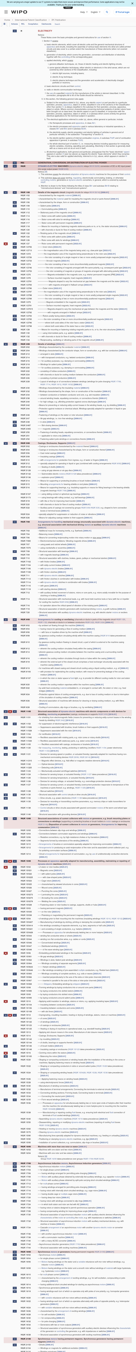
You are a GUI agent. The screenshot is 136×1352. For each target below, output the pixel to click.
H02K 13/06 (26, 837)
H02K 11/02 (26, 723)
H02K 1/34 (25, 339)
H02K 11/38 (77, 798)
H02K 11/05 (26, 744)
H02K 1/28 (25, 329)
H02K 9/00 (116, 463)
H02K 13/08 (26, 840)
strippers (76, 984)
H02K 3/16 (25, 360)
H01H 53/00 (94, 166)
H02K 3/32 (25, 391)
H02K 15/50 (26, 1122)
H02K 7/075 (26, 547)
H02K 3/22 (25, 371)
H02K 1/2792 (26, 312)
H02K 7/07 (25, 544)
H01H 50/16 (94, 192)
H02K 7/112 (26, 578)
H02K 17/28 (26, 1211)
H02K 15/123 (26, 1025)
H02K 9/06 (63, 602)
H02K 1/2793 (26, 315)
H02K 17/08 (26, 1176)
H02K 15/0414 (27, 925)
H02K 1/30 (25, 333)
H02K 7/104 (26, 565)
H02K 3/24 (25, 374)
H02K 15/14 (26, 1035)
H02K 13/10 (26, 844)
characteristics (46, 1217)
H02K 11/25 (26, 777)
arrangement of (54, 1227)
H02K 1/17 (25, 222)
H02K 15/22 (26, 1066)
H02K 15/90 (26, 1139)
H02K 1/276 (26, 274)
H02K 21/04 (26, 1348)
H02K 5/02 (25, 446)
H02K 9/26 (25, 700)
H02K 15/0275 (27, 897)
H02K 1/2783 (26, 284)
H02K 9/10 (105, 635)
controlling (65, 57)
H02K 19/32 (67, 384)
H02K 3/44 (25, 408)
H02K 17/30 (26, 1214)
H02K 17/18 (26, 1194)
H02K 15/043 (26, 935)
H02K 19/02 (26, 1254)
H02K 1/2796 (26, 322)
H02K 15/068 (26, 984)
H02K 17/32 (26, 1221)
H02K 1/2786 (26, 288)
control (77, 86)
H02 (22, 162)
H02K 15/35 (26, 1099)
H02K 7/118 (26, 589)
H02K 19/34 (26, 1324)
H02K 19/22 (26, 1301)
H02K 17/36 (26, 1233)
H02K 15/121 (26, 1018)
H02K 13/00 (26, 818)
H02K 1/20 (25, 229)
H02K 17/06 (116, 381)
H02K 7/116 (26, 585)
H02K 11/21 (26, 754)
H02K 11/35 (26, 801)
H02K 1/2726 (26, 257)
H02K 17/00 (88, 1158)
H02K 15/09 (26, 994)
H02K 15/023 (26, 880)
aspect (99, 102)
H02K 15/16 (26, 1052)
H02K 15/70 (26, 1132)
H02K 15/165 (26, 1056)
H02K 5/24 (25, 514)
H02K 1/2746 (26, 267)
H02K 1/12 (25, 212)
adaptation (74, 174)
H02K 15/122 (26, 1021)
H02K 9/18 (25, 661)
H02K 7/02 (25, 530)
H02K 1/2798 (26, 326)
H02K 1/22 (25, 233)
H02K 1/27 (25, 243)
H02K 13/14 (26, 853)
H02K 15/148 (26, 1049)
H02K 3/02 (25, 347)
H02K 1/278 (26, 278)
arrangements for (51, 460)
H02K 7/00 (25, 521)
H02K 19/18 (26, 1291)
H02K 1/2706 (26, 247)
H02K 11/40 (26, 814)
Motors (44, 1176)
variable (81, 1261)
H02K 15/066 (26, 977)
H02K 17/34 (26, 1227)
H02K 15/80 (26, 1135)
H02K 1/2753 (26, 271)
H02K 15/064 (26, 963)
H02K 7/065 (26, 540)
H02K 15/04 (26, 918)
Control (43, 807)
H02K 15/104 (26, 1004)
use (98, 37)
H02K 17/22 (26, 1200)
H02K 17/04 (26, 1169)
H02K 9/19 (25, 668)
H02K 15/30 (26, 1085)
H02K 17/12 (26, 1183)
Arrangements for (46, 521)
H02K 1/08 (25, 205)
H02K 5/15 (25, 484)
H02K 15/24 (26, 1072)
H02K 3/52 (25, 439)
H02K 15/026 (26, 887)
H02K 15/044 (26, 939)
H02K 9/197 (26, 678)
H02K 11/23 (26, 771)
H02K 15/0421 (27, 929)
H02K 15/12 (117, 918)
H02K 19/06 (26, 1261)
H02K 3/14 (25, 357)
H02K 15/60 (26, 1128)
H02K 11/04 (26, 734)
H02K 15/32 (26, 1089)
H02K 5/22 (25, 507)
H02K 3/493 (26, 428)
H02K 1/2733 (26, 260)
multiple (81, 970)
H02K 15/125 (26, 1028)
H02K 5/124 (26, 467)
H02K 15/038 (26, 915)
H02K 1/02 (25, 195)
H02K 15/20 (26, 1059)
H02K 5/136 (26, 477)
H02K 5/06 (25, 453)
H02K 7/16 (25, 605)
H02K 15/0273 (27, 894)
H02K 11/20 (26, 747)
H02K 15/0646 (27, 970)
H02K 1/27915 (27, 309)
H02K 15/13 (26, 1032)
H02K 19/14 (26, 1284)
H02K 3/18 (25, 364)
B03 (65, 128)
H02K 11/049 (26, 740)
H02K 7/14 (25, 599)
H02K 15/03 (26, 908)
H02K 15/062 (26, 960)
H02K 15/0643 (27, 966)
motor (108, 821)
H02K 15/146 (26, 1045)
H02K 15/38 (26, 1112)
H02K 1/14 (25, 216)
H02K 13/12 (26, 847)
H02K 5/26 (25, 517)
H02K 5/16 (25, 487)
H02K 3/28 (25, 381)
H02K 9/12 (25, 648)
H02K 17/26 (26, 1207)
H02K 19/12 (56, 384)
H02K (23, 166)
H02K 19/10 (26, 1274)
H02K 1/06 (25, 202)
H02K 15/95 (26, 1142)
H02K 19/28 (26, 1314)
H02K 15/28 (102, 1066)
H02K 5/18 (25, 501)
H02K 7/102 (26, 561)
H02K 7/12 (25, 592)
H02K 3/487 (26, 425)
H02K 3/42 (25, 405)
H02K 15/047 (26, 946)
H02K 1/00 (25, 192)
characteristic (125, 1328)
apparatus (51, 46)
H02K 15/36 (103, 1072)
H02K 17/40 (26, 1240)
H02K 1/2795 (26, 319)
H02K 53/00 (99, 1158)
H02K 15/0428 (27, 932)
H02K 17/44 (26, 1247)
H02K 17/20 (26, 1197)
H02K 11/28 (26, 791)
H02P (43, 182)
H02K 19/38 (26, 1334)
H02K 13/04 (26, 833)
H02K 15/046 (26, 942)
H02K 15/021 (26, 870)
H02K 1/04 (25, 198)
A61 (93, 123)
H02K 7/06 (25, 537)
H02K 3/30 (25, 387)
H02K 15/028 (26, 904)
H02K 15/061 (26, 956)
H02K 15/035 (26, 911)
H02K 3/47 (25, 418)
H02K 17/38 (26, 1237)
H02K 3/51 (25, 435)
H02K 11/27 (87, 774)
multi (45, 1183)
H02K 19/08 (26, 1268)
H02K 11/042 (26, 737)
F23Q (80, 140)
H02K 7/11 (25, 575)
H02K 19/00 (26, 1251)
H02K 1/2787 (26, 291)
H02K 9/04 (25, 628)
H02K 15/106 (26, 1008)
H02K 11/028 (26, 730)
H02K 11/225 (26, 767)
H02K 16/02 (26, 1149)
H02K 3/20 (25, 367)
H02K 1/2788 (26, 295)
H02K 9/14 (25, 652)
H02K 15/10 (106, 918)
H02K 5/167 (26, 494)
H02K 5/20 (25, 504)
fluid (72, 678)
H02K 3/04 (25, 350)
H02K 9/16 (25, 658)
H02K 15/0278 (27, 901)
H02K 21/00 (100, 1251)
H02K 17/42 (26, 1244)
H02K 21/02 (26, 1344)
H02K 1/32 (25, 336)
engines (95, 138)
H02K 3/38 (25, 398)
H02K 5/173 (26, 497)
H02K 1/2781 (26, 281)
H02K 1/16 (25, 219)
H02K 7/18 (25, 609)
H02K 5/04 (25, 449)
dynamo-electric (76, 166)
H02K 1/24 (25, 236)
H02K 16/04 (26, 1153)
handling (58, 521)
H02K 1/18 (25, 226)
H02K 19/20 (26, 1297)
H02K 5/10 (25, 460)
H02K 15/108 (26, 1011)
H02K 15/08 (26, 987)
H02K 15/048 (26, 949)
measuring (46, 747)
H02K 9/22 (25, 688)
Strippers (48, 984)
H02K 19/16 (26, 1287)
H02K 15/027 (26, 891)
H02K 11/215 (26, 760)
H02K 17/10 (26, 1180)
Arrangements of (46, 844)
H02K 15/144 (26, 1042)
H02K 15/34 (26, 1096)
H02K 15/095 (26, 997)
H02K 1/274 (26, 264)
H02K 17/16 (26, 1190)
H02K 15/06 (26, 953)
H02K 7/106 (26, 568)
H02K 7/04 (25, 534)
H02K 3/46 (25, 415)
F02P (112, 138)
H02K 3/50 (25, 432)
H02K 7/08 (25, 551)
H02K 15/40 (26, 1118)
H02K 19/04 (26, 1258)
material (68, 93)
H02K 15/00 (26, 861)
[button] (15, 31)
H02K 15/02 (26, 867)
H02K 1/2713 (26, 250)
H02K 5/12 (25, 463)
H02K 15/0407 (27, 922)
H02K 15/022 (26, 873)
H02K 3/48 (25, 421)
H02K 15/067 (26, 980)
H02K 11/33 (44, 750)
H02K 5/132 (26, 473)
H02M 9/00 (63, 169)
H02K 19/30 (26, 1318)
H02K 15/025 (26, 884)
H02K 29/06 (74, 757)
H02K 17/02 (26, 1166)
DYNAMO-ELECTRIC (48, 166)
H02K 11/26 (26, 781)
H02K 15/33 (26, 1092)
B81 (91, 185)
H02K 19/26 (26, 1311)
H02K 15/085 (26, 990)
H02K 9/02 (25, 625)
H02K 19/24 (26, 1307)
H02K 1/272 (26, 253)
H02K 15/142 (26, 1039)
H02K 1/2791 (26, 305)
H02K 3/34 (25, 394)
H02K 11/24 (26, 774)
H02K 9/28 (25, 707)
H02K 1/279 (26, 302)
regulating (77, 177)
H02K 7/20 (25, 612)
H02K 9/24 (25, 694)
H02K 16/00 (26, 1146)
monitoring (53, 714)
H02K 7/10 (25, 558)
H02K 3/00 (25, 344)
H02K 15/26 (26, 1079)
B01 (58, 128)
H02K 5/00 (25, 443)
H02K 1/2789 (26, 298)
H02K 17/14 (45, 384)
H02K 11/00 (26, 711)
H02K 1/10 (25, 209)
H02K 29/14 (85, 757)
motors (53, 180)
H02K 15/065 (26, 973)
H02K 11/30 (26, 794)
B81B (107, 185)
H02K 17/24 (26, 1204)
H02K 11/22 (26, 764)
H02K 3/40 (25, 401)
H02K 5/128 (26, 470)
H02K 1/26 (25, 240)
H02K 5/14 (25, 480)
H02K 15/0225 (27, 877)
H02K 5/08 (25, 456)
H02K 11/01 (26, 717)
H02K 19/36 (26, 1328)
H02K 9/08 (25, 635)
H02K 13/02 (26, 830)
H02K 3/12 (25, 354)
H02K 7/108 (26, 572)
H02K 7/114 (26, 582)
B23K (83, 128)
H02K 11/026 (26, 727)
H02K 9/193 (26, 671)
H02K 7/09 (61, 490)
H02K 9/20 (25, 684)
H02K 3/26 (25, 378)
